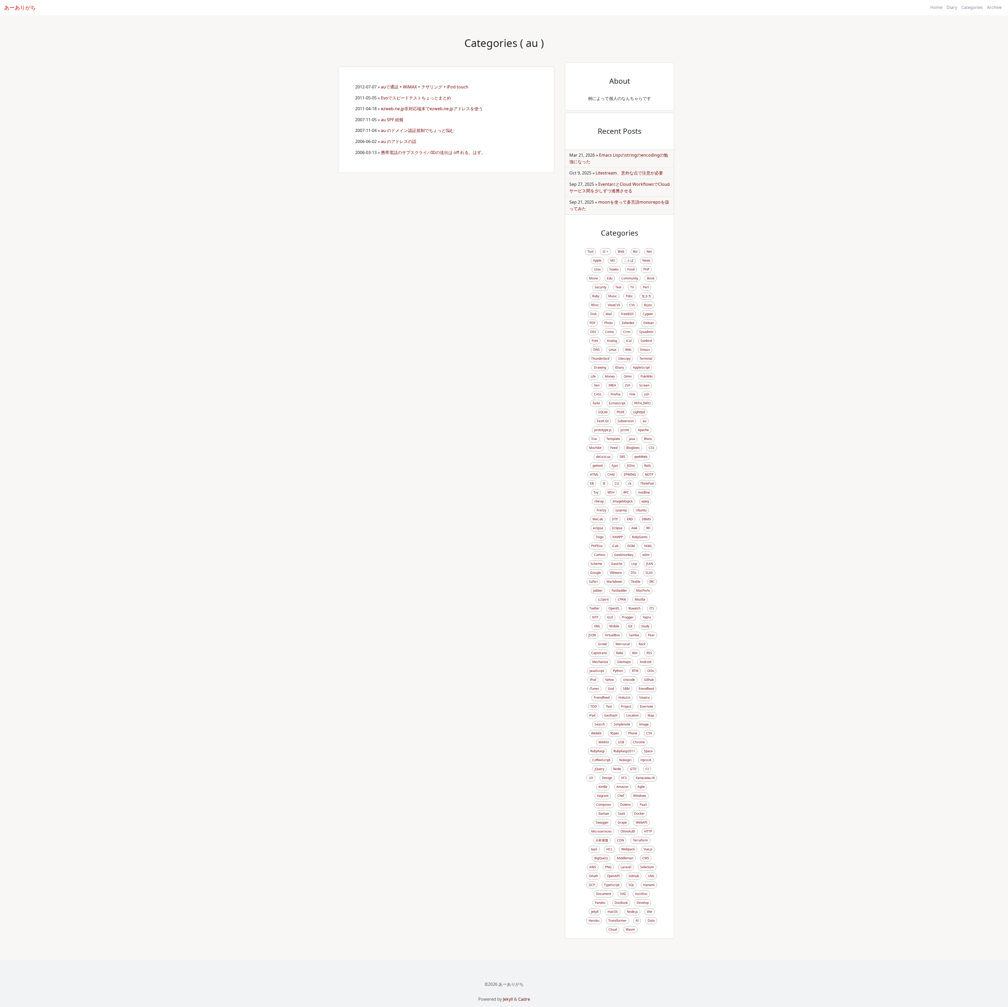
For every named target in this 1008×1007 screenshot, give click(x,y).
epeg (645, 501)
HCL (609, 849)
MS (612, 260)
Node (617, 769)
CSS (651, 448)
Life (593, 376)
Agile (641, 787)
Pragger (628, 617)
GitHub (634, 876)
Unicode (629, 679)
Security (600, 287)
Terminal (645, 358)
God (611, 688)
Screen (644, 385)
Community (629, 278)
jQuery (599, 769)
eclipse (598, 528)
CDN (620, 840)
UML (651, 876)
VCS (624, 778)
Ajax (615, 465)
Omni (628, 376)
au (644, 421)
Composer (603, 804)
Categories (972, 7)
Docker (639, 813)
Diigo (599, 537)
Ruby (595, 296)
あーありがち (20, 7)
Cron (626, 332)
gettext (597, 465)
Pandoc (600, 902)
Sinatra (644, 697)
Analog (612, 340)
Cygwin (648, 314)
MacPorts (643, 590)
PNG (608, 867)
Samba (634, 635)
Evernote (646, 706)
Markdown (614, 581)
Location (632, 715)
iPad (592, 715)
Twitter (594, 608)
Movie (593, 278)
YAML (648, 546)
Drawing (600, 367)
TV (632, 287)
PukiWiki (646, 376)
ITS (651, 608)
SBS (622, 456)
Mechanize (600, 662)
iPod (593, 679)
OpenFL (614, 608)
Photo (608, 323)
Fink (632, 394)
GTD (633, 769)
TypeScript (612, 885)
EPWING (630, 474)
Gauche (616, 563)
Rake (619, 653)
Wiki (628, 349)
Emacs (645, 349)
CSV (649, 733)
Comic (609, 332)
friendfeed (646, 688)
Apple (597, 260)
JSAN (649, 563)
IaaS (594, 849)
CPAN (622, 599)
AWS (592, 867)
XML (597, 626)
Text (618, 287)
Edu (609, 278)
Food (630, 269)
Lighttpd (639, 412)
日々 (605, 251)
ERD (630, 519)
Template (613, 439)
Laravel (626, 867)
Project (626, 706)
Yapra (647, 617)
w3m (645, 555)
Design (607, 778)
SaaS (621, 813)
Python (618, 671)
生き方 (646, 296)
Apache (643, 430)
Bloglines (633, 448)
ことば (628, 260)
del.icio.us (603, 456)
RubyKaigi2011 (624, 751)
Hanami (649, 885)
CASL (598, 394)
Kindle (602, 787)
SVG (623, 894)
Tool (590, 251)
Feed (613, 448)
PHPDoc (597, 546)
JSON (592, 635)
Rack (642, 644)
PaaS (643, 804)
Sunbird (646, 340)
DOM (631, 546)
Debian (648, 323)
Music (612, 296)
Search (600, 724)
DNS (596, 349)
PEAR (620, 412)
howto (614, 269)
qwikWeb (640, 456)
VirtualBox (612, 635)
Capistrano (599, 653)
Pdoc (629, 296)
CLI (617, 483)
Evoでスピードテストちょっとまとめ (418, 98)
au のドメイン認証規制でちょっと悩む (417, 130)
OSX (593, 332)
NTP (595, 617)
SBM (626, 688)
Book (650, 278)
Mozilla (640, 599)
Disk (593, 314)
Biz (635, 251)
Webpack (628, 849)
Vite (649, 911)
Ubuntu (641, 510)
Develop (643, 902)
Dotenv (625, 804)
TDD (593, 706)
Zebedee (628, 323)
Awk (634, 528)
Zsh (627, 385)
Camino (599, 555)
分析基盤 (602, 840)
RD (648, 528)
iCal (629, 340)
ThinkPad (647, 483)
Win (635, 653)
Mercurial (623, 644)
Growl (602, 644)
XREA (612, 385)
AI (637, 920)
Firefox (616, 394)
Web (621, 251)
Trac (594, 439)
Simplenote (622, 724)
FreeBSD (627, 314)
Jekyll (594, 911)
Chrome (639, 742)
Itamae (603, 813)
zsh (646, 394)
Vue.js (648, 849)
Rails (647, 465)
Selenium (647, 867)
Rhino (648, 439)
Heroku (594, 920)
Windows (639, 795)
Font (595, 340)
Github (649, 679)
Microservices (601, 831)
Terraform (640, 840)
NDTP (649, 474)
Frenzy (601, 510)
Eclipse (617, 528)
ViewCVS (614, 305)
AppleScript (641, 367)
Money (610, 376)
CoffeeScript (601, 760)
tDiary (619, 367)
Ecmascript (617, 403)
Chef (620, 795)
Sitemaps (624, 662)
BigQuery (601, 858)
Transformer (617, 920)
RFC (626, 492)
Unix (597, 269)
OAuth (593, 876)
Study (645, 626)
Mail (609, 314)
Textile (635, 581)
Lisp (634, 563)
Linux (612, 349)
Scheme (596, 563)
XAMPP (617, 537)
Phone (632, 733)
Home (936, 7)
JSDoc (631, 465)
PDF (592, 323)
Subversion (625, 421)
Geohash (610, 715)
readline (644, 492)
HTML (594, 474)
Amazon (622, 787)
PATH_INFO (642, 403)
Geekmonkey (623, 555)
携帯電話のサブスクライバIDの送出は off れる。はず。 (433, 152)
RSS (649, 653)
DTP (615, 519)
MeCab (597, 519)
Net (649, 251)
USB (621, 742)
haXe (596, 403)
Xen (597, 385)
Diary (952, 7)
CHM (611, 474)
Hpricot (645, 760)
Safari (593, 581)
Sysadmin (646, 332)
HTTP (648, 831)
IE (604, 483)
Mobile (614, 626)
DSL (634, 572)
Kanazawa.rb (645, 778)
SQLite (603, 412)
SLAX (649, 572)
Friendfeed (602, 697)
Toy (596, 492)
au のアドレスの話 (398, 141)
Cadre (524, 999)
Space (648, 751)
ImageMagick (623, 501)
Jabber (598, 590)
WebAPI (641, 822)
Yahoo (609, 679)
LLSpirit (603, 599)
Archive (994, 7)
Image (644, 724)
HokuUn (624, 697)
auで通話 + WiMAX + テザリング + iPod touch (424, 87)
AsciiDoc (641, 894)
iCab (615, 546)
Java (632, 439)
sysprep (621, 510)
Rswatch (634, 608)
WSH (611, 492)
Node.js (632, 911)
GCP (592, 885)
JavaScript (597, 671)
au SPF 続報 (392, 120)
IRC (651, 581)
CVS (632, 305)
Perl (646, 287)
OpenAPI (613, 876)
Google (595, 572)
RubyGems (640, 537)
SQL (631, 885)
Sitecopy (624, 358)
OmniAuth (628, 831)
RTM (635, 671)
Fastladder (619, 590)
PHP (646, 269)
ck (629, 483)
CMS (645, 858)
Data (651, 920)
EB (592, 483)
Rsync (648, 305)
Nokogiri (625, 760)
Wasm (630, 929)
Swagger (602, 822)
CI (647, 769)
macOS (612, 911)
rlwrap (599, 501)
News (646, 260)
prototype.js (603, 430)
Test (609, 706)
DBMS (646, 519)
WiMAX (603, 742)
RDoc (595, 305)
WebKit (596, 733)
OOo (650, 671)
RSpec (614, 733)
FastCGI (602, 421)
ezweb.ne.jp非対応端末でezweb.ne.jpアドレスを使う (432, 109)
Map (651, 715)
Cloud (612, 929)
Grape (622, 822)
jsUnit (625, 430)
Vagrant (602, 795)
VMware (616, 572)
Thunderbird (600, 358)
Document (603, 894)
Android (645, 662)
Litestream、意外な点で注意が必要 (629, 173)
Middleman (625, 858)
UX (591, 778)
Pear (651, 635)
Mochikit (595, 448)
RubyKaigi (597, 751)
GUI (610, 617)
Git (630, 626)
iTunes (594, 688)
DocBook (621, 902)
